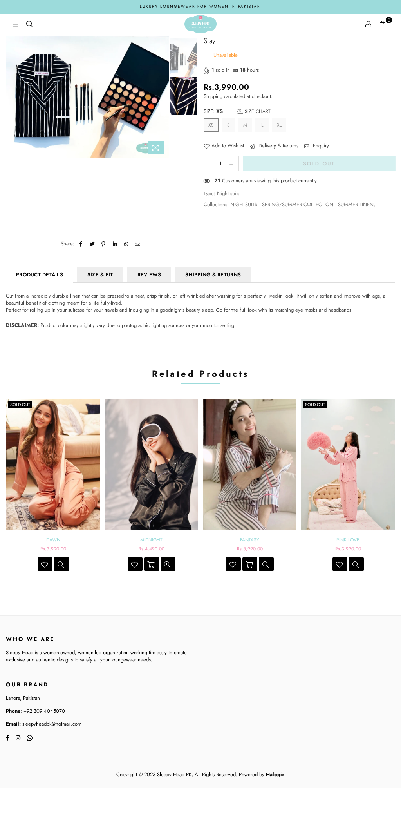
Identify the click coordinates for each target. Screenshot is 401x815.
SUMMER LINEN (356, 204)
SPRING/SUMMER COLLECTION (297, 204)
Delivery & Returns (277, 145)
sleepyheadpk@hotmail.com (51, 724)
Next (162, 97)
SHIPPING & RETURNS (213, 274)
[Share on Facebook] (81, 243)
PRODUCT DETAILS (39, 274)
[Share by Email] (138, 243)
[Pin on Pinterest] (104, 243)
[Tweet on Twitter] (92, 243)
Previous (13, 97)
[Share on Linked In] (115, 243)
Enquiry (320, 145)
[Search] (29, 24)
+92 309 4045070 (43, 711)
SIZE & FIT (100, 274)
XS (211, 125)
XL (279, 125)
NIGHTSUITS (243, 204)
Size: (237, 111)
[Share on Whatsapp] (126, 243)
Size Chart (257, 111)
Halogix (275, 774)
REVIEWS (149, 274)
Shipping (213, 96)
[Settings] (368, 24)
